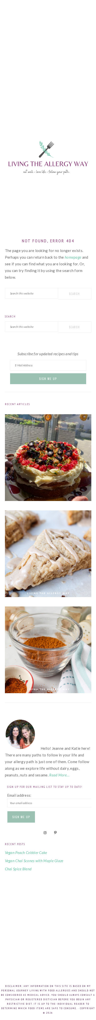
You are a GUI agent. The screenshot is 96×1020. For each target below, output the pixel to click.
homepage (73, 257)
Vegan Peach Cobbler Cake (26, 852)
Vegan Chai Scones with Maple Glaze (34, 860)
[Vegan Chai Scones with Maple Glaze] (48, 595)
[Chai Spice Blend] (48, 691)
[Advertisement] (48, 58)
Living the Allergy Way (48, 172)
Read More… (59, 775)
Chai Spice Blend (18, 869)
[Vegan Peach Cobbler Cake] (48, 499)
